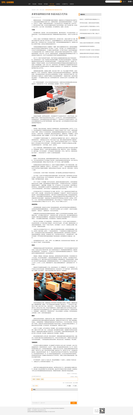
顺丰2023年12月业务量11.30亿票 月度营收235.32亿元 (90, 50)
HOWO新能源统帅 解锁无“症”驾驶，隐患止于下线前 (90, 33)
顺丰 (34, 379)
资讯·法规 (52, 4)
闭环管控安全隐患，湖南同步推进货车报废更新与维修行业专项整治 (90, 22)
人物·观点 (58, 4)
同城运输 (40, 4)
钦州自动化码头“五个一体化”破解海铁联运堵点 (90, 30)
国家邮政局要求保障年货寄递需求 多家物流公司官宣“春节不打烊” (90, 53)
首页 (29, 4)
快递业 (38, 379)
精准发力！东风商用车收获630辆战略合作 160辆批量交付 (90, 19)
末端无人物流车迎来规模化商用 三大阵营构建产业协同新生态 (90, 42)
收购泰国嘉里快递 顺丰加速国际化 (87, 46)
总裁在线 (72, 4)
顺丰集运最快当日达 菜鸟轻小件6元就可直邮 (89, 57)
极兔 (42, 379)
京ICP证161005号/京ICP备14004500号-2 (35, 411)
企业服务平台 (65, 4)
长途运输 (34, 4)
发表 (74, 402)
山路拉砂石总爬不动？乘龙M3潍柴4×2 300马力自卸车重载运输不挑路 (90, 26)
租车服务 (46, 4)
